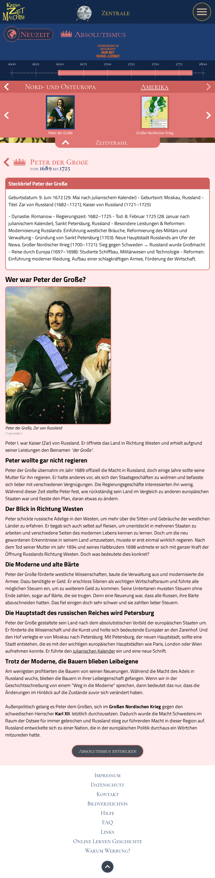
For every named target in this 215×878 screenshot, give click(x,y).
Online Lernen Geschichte (107, 841)
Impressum (107, 775)
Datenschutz (107, 784)
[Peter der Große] (60, 115)
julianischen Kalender (94, 651)
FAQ (107, 822)
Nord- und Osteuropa (60, 87)
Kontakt (107, 794)
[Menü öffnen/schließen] (202, 12)
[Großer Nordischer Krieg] (155, 115)
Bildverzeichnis (107, 803)
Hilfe (107, 813)
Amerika (155, 87)
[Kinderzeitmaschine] (14, 13)
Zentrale (115, 13)
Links (107, 831)
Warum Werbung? (107, 850)
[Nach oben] (107, 867)
